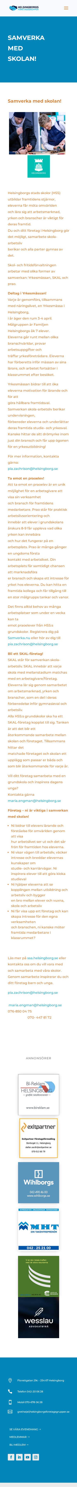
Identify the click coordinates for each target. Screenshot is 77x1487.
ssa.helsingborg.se (42, 958)
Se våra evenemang (23, 1429)
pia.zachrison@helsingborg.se (33, 469)
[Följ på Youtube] (27, 1457)
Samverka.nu (19, 638)
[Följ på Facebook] (11, 1457)
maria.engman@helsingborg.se (34, 801)
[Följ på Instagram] (35, 1457)
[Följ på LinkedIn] (19, 1457)
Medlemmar (18, 1436)
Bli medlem (17, 1444)
